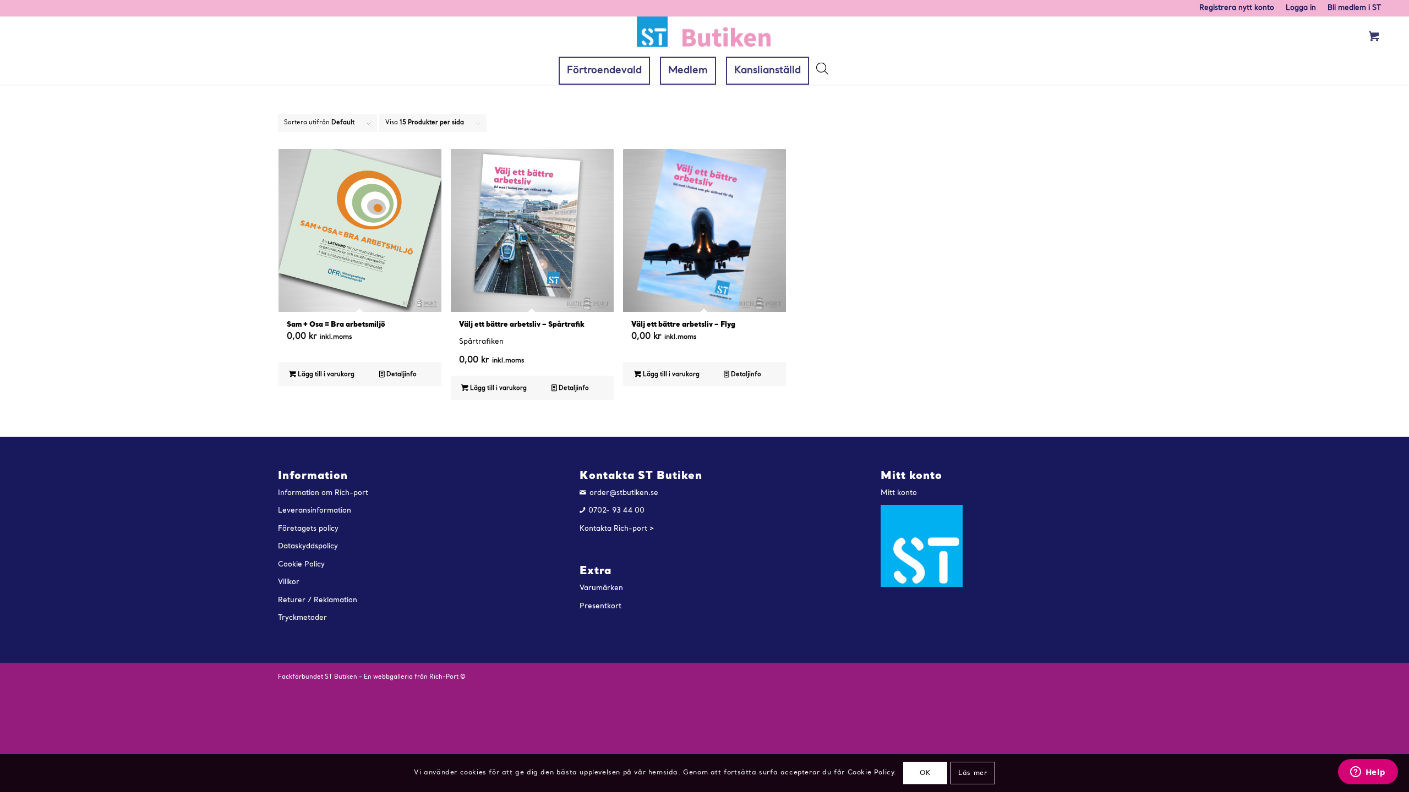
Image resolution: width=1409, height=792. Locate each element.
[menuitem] (1237, 8)
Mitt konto (899, 493)
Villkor (288, 582)
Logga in (1301, 8)
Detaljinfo (401, 374)
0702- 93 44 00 (616, 511)
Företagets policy (308, 529)
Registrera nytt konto (1236, 8)
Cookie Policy (301, 564)
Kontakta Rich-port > (617, 529)
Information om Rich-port (323, 493)
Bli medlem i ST (1354, 8)
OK (925, 773)
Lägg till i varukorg (325, 374)
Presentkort (600, 606)
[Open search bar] (821, 71)
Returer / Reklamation (317, 600)
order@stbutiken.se (623, 493)
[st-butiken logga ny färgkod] (704, 36)
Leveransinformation (314, 511)
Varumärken (601, 588)
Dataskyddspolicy (308, 546)
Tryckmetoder (302, 618)
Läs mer (972, 773)
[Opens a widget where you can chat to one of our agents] (1367, 773)
